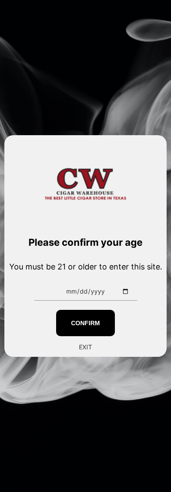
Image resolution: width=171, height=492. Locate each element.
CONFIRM (85, 323)
